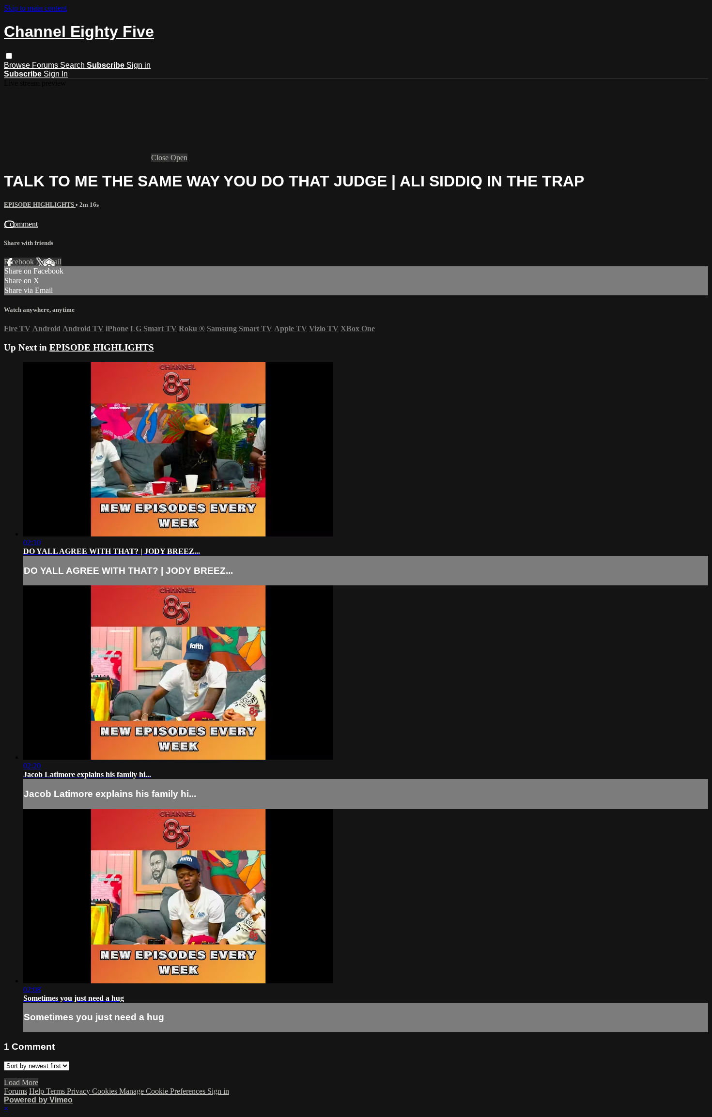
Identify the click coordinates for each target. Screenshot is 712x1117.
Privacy (79, 1091)
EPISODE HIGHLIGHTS (40, 204)
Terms (56, 1091)
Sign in (138, 65)
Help (37, 1091)
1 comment (21, 224)
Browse (18, 65)
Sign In (56, 74)
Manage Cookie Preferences (163, 1091)
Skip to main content (35, 8)
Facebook (20, 262)
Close (160, 157)
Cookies (105, 1091)
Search (73, 65)
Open (178, 157)
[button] (9, 56)
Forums (46, 65)
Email (53, 262)
